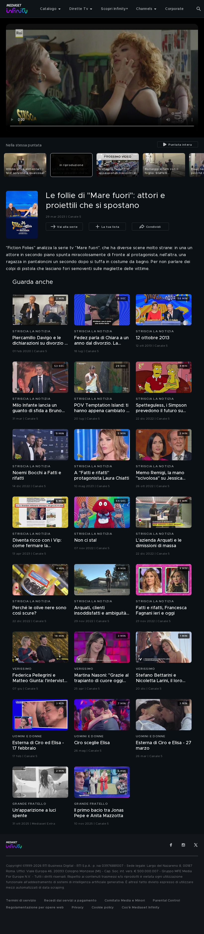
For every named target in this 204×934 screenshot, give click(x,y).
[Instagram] (183, 845)
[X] (196, 845)
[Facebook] (171, 845)
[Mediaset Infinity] (17, 9)
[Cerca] (199, 9)
